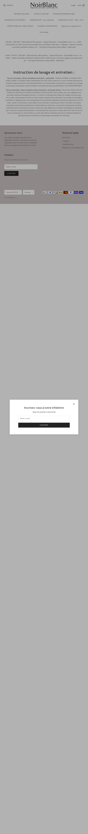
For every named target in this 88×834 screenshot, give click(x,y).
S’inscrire (44, 425)
